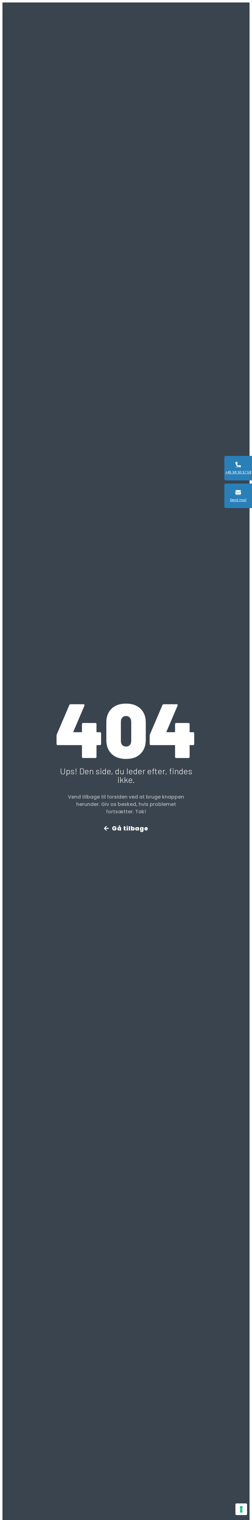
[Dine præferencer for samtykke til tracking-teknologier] (241, 1509)
